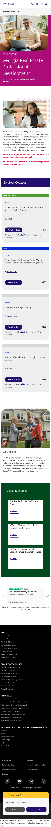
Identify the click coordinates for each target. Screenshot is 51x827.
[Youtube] (19, 781)
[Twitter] (31, 781)
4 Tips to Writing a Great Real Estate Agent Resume (23, 526)
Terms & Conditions (9, 765)
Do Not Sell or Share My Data (36, 765)
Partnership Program (9, 769)
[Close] (46, 4)
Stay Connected (32, 769)
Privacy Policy (6, 760)
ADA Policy (30, 760)
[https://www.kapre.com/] (9, 4)
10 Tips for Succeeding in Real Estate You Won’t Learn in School (25, 550)
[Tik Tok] (44, 781)
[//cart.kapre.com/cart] (41, 4)
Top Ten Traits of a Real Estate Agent (24, 502)
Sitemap (5, 774)
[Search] (37, 4)
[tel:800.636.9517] (32, 4)
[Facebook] (7, 781)
